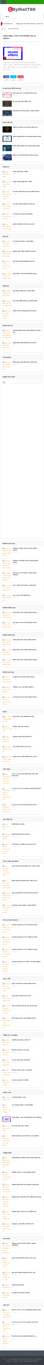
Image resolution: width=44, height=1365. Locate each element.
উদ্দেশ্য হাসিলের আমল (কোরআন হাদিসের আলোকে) (25, 612)
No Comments (7, 43)
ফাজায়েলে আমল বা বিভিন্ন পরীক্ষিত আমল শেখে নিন (25, 756)
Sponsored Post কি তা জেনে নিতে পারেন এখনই (25, 1322)
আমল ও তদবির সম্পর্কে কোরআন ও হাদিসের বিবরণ (24, 585)
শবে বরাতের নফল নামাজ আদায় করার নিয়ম (22, 214)
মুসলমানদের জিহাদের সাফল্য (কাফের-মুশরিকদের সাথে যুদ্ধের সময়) (27, 331)
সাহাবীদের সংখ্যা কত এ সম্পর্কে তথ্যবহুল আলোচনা (23, 1172)
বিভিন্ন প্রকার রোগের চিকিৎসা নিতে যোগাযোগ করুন (25, 362)
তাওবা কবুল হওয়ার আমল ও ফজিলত (20, 1126)
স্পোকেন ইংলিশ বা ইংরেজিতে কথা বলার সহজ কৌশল (24, 844)
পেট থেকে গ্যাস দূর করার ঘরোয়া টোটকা (21, 1060)
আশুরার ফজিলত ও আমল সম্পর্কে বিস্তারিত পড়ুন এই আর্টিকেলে (19, 37)
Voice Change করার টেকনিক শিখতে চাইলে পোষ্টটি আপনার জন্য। (25, 775)
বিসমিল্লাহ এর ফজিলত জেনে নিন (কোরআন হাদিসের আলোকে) (25, 549)
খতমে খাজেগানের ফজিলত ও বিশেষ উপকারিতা (22, 1105)
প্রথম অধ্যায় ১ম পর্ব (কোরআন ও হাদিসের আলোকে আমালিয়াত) (25, 574)
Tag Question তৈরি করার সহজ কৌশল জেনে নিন (24, 805)
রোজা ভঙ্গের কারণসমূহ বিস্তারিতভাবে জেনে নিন (24, 261)
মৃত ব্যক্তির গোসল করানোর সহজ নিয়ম (21, 1293)
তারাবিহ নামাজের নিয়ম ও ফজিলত (20, 171)
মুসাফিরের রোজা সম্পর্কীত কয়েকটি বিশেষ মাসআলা (24, 251)
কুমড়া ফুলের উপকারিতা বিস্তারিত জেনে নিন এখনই (23, 1272)
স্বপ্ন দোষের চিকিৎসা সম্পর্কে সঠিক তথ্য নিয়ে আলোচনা (25, 893)
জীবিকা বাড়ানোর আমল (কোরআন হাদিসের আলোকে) (25, 660)
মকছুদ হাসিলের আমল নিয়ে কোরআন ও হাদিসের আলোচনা (26, 111)
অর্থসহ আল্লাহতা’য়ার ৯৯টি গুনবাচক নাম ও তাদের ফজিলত (25, 1136)
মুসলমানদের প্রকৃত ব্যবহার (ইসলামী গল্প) (22, 736)
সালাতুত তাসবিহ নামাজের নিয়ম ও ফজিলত (22, 181)
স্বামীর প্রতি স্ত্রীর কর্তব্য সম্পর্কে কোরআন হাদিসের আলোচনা (27, 136)
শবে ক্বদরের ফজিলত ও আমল (19, 1097)
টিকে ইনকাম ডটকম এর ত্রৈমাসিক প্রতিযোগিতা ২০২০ (24, 1336)
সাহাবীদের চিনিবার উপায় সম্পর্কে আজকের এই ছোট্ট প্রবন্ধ (25, 1184)
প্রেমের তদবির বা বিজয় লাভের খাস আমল (21, 996)
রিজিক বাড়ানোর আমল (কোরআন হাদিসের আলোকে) (25, 650)
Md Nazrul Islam (14, 41)
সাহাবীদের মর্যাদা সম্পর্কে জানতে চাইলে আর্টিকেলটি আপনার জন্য (26, 1197)
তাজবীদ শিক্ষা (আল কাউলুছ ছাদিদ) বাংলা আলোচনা (24, 311)
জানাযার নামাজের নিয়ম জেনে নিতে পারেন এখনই (24, 224)
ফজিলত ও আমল (36, 41)
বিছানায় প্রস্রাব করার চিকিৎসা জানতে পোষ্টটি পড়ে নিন (24, 881)
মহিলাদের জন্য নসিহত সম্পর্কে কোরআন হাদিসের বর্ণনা (25, 127)
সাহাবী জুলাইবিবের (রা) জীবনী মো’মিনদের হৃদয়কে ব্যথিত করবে (26, 1158)
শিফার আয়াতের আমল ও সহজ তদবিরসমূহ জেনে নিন (24, 1018)
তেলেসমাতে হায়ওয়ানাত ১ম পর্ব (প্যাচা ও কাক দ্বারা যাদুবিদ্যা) (26, 962)
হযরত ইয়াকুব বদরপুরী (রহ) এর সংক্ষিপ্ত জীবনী (23, 291)
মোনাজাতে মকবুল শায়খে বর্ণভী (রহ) (21, 726)
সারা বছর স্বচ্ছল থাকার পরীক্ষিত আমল (22, 101)
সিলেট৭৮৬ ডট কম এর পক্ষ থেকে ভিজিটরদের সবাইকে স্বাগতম (26, 1310)
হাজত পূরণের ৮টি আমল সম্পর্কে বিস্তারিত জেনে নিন (25, 622)
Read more (7, 69)
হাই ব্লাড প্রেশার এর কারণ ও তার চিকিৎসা (22, 1070)
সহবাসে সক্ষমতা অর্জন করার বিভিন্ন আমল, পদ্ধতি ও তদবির (26, 866)
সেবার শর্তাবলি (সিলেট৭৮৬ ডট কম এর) (22, 746)
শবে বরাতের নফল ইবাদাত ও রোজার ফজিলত (23, 241)
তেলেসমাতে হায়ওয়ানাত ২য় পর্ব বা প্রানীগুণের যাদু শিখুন (24, 949)
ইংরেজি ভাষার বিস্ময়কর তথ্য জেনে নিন (21, 834)
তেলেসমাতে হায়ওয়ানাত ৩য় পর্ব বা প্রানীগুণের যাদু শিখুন (24, 937)
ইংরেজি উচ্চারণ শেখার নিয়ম (18, 824)
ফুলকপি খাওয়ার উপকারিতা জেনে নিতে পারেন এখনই (24, 1258)
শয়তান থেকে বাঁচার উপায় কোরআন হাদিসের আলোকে (24, 983)
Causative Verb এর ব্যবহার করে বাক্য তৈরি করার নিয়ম (26, 788)
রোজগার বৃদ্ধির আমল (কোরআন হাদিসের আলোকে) (24, 640)
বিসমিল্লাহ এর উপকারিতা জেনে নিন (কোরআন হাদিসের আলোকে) (25, 561)
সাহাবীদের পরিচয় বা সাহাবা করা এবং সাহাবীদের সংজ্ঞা (24, 1211)
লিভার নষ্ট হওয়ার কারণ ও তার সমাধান (20, 1050)
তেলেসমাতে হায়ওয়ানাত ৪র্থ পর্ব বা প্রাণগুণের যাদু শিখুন (24, 925)
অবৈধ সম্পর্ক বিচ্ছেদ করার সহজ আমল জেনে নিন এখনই (24, 1006)
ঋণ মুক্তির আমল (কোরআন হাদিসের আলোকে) (23, 677)
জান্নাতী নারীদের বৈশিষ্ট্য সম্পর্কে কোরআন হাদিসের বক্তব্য (26, 146)
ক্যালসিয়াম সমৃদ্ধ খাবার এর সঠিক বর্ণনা (21, 1040)
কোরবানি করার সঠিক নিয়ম (18, 1285)
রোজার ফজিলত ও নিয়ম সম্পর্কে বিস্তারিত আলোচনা (25, 274)
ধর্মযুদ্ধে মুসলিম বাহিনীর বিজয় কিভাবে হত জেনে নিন (24, 343)
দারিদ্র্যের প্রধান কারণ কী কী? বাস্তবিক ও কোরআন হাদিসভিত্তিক (20, 24)
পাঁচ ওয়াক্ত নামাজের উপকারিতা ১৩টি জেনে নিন (24, 204)
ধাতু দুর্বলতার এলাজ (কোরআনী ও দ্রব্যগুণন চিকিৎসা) (24, 905)
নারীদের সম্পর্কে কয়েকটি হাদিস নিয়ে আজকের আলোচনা (25, 155)
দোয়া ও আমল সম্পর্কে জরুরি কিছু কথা (21, 595)
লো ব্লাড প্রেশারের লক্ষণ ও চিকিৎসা (20, 1080)
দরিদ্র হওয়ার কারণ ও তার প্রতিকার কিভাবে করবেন (25, 93)
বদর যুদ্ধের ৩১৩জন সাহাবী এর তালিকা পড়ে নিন (23, 1224)
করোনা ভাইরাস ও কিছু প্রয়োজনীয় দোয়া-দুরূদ (23, 716)
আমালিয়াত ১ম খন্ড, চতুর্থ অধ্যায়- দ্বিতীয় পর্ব (23, 687)
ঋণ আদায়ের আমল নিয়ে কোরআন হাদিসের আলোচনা (25, 697)
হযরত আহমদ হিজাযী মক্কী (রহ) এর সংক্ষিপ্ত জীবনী (25, 301)
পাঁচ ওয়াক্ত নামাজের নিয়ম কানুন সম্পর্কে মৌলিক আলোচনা (26, 191)
